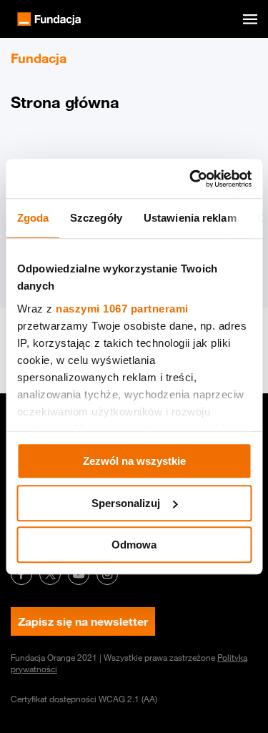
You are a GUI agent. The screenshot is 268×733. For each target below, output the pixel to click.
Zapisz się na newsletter (83, 621)
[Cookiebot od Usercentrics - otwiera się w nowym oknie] (191, 178)
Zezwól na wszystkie (134, 461)
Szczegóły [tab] (96, 218)
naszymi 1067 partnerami (122, 308)
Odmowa (134, 544)
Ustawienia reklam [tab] (189, 218)
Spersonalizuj (125, 503)
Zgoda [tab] (32, 218)
